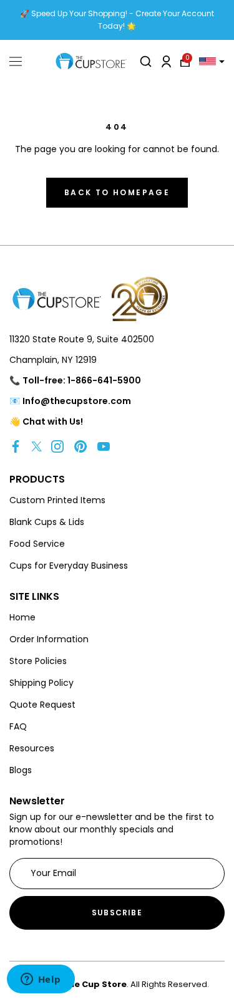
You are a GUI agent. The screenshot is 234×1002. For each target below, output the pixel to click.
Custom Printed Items (57, 500)
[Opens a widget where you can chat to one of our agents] (40, 980)
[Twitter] (36, 446)
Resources (31, 748)
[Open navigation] (15, 62)
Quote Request (42, 704)
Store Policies (38, 661)
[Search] (145, 61)
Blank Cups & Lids (46, 522)
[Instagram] (57, 446)
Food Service (37, 543)
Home (22, 617)
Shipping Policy (41, 683)
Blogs (20, 770)
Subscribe (117, 912)
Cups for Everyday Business (68, 565)
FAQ (18, 726)
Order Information (49, 639)
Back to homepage (117, 192)
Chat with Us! (52, 421)
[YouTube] (103, 446)
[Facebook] (15, 446)
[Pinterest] (80, 446)
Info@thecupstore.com (76, 401)
